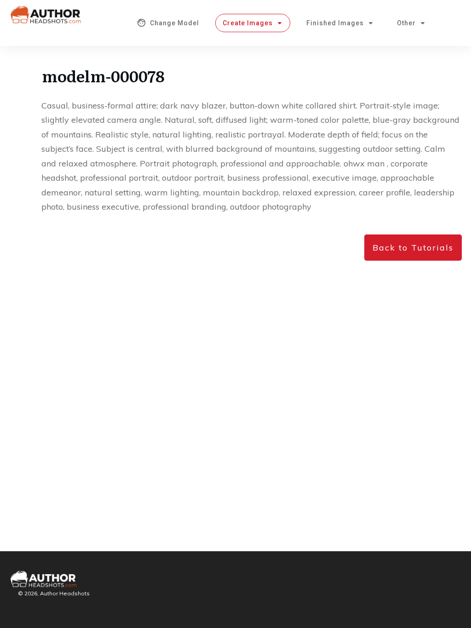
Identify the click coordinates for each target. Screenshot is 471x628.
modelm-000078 (103, 75)
